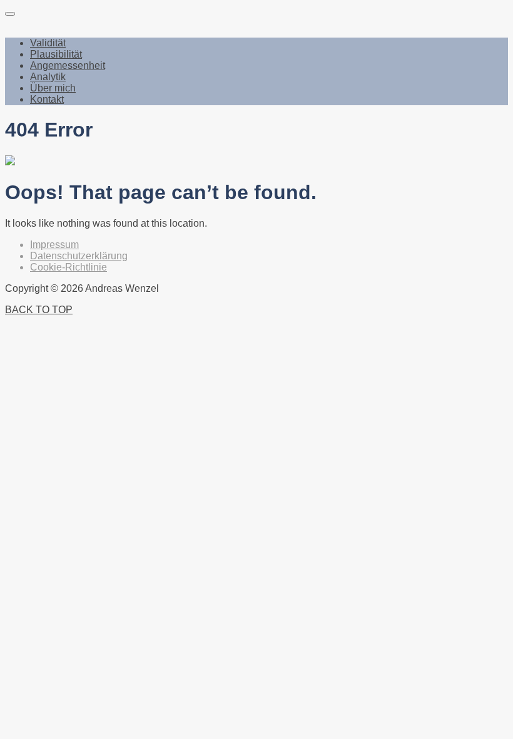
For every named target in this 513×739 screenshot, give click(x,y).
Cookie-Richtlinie (68, 267)
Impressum (54, 244)
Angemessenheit (67, 65)
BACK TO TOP (39, 309)
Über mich (53, 88)
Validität (48, 43)
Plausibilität (56, 54)
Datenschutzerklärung (79, 256)
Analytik (48, 76)
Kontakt (47, 99)
